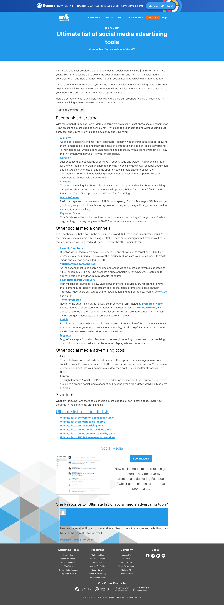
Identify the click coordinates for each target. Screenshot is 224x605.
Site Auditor (68, 555)
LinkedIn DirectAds (71, 248)
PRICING (109, 17)
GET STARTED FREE (160, 5)
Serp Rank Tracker (68, 573)
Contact (126, 559)
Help (123, 562)
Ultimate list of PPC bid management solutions (87, 437)
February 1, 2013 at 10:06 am (77, 539)
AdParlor (65, 157)
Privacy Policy (127, 573)
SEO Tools (68, 566)
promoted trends (146, 307)
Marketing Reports (68, 559)
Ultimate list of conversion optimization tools (87, 417)
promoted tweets (152, 303)
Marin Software (69, 197)
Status (129, 562)
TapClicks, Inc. (101, 597)
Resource (97, 559)
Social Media (112, 28)
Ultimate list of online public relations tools (85, 429)
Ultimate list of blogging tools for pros (82, 421)
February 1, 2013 (70, 520)
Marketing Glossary (97, 577)
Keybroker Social (70, 213)
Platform (126, 570)
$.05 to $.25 (159, 291)
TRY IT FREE (153, 17)
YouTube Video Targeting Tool (78, 263)
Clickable (65, 181)
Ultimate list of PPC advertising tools (82, 425)
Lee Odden (99, 177)
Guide (97, 562)
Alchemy (65, 137)
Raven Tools (104, 49)
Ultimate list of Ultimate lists (82, 411)
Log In (165, 17)
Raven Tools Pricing (97, 573)
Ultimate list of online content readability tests (87, 433)
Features (92, 17)
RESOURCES (134, 17)
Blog (121, 17)
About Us (126, 555)
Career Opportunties (126, 566)
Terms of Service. (134, 597)
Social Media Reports (68, 570)
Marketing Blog (97, 555)
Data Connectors (68, 562)
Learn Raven (97, 570)
